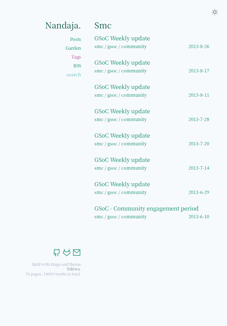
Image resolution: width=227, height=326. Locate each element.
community (134, 46)
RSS (77, 65)
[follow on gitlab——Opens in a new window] (66, 252)
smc (99, 46)
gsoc (112, 46)
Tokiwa (73, 269)
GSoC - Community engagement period (146, 208)
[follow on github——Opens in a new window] (56, 252)
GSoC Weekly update (122, 38)
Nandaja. (63, 25)
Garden (73, 48)
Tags (76, 57)
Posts (75, 39)
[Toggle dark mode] (214, 12)
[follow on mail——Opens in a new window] (76, 252)
